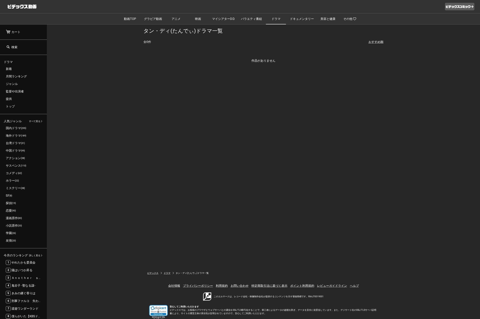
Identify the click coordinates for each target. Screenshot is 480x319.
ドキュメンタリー (302, 19)
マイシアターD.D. (223, 19)
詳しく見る (34, 255)
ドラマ (276, 19)
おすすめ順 (375, 42)
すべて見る (34, 121)
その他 (347, 19)
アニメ (176, 19)
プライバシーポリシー (198, 286)
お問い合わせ (240, 286)
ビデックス (152, 273)
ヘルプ (354, 286)
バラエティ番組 (251, 19)
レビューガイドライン (332, 286)
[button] (158, 310)
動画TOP (130, 19)
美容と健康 (327, 19)
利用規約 (222, 286)
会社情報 (174, 286)
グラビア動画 (153, 19)
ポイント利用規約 (302, 286)
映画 (198, 19)
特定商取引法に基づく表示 (269, 286)
